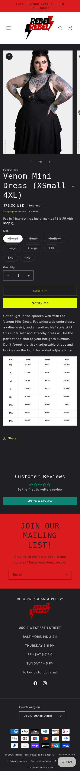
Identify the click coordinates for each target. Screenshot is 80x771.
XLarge (34, 249)
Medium (56, 240)
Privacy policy (18, 761)
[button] (8, 28)
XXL (54, 249)
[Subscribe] (66, 575)
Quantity (9, 267)
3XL (13, 259)
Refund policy (66, 754)
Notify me (40, 303)
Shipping (8, 211)
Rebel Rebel (22, 754)
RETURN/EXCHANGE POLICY (40, 599)
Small (35, 240)
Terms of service (41, 761)
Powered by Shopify (42, 754)
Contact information (42, 767)
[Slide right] (49, 162)
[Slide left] (30, 162)
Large (14, 249)
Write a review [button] (40, 501)
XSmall (15, 240)
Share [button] (12, 438)
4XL (30, 259)
